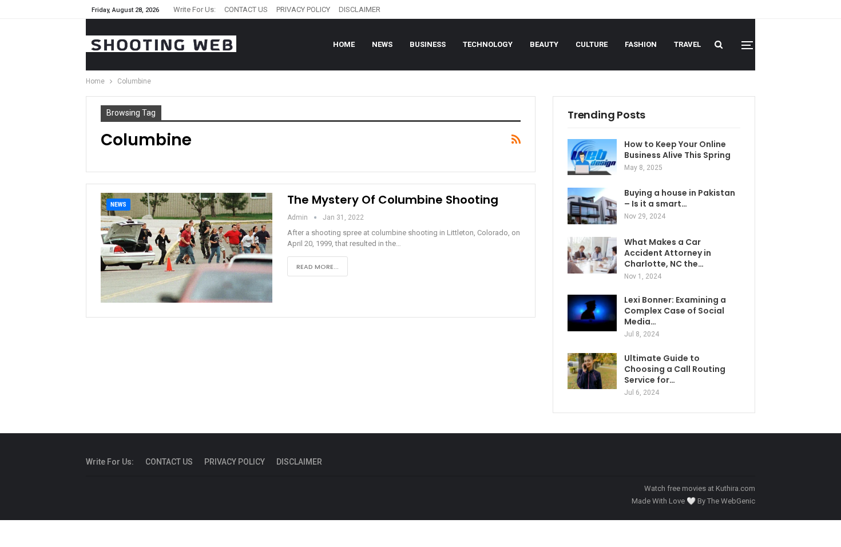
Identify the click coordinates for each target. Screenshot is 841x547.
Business (428, 44)
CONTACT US (246, 9)
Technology (488, 44)
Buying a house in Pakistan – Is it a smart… (679, 198)
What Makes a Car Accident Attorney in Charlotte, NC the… (667, 252)
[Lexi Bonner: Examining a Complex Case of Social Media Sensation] (592, 313)
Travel (687, 44)
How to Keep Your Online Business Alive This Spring (677, 149)
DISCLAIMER (359, 9)
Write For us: (194, 9)
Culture (592, 44)
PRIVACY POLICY (303, 9)
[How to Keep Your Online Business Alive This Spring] (592, 157)
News (382, 44)
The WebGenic (731, 501)
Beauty (544, 44)
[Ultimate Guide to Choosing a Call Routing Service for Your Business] (592, 371)
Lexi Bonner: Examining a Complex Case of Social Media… (675, 310)
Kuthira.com (735, 488)
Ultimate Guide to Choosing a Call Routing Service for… (674, 369)
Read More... (317, 266)
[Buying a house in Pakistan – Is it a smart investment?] (592, 206)
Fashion (641, 44)
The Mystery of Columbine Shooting (392, 200)
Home (344, 44)
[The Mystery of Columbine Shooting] (186, 248)
